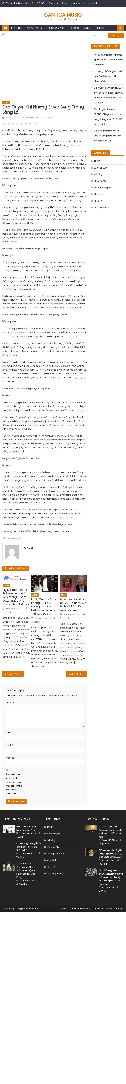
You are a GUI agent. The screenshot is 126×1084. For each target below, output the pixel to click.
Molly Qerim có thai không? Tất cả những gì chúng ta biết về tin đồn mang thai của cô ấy (44, 607)
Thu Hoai (30, 117)
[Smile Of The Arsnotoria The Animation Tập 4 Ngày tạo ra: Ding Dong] (9, 866)
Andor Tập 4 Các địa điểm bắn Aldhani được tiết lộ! (78, 674)
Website (10, 757)
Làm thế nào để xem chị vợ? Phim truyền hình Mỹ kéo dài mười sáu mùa (73, 605)
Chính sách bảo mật (58, 3)
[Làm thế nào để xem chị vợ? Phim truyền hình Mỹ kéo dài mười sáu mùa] (73, 583)
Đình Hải (102, 891)
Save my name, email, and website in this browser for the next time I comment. (14, 784)
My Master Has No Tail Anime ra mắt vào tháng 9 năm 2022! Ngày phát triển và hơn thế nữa (16, 597)
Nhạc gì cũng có (102, 187)
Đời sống (74, 27)
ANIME (87, 27)
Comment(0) (45, 117)
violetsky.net (32, 908)
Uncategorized (102, 207)
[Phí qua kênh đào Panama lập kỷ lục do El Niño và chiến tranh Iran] (91, 828)
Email (9, 745)
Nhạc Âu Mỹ (100, 181)
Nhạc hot (98, 194)
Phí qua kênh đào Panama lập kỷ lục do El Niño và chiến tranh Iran (108, 59)
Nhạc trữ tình (35, 27)
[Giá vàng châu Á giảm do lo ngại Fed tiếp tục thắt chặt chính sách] (91, 852)
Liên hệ (95, 3)
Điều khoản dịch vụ (80, 3)
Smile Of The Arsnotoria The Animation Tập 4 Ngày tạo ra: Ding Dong (25, 870)
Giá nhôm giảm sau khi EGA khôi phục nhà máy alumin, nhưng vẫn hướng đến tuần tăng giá (108, 95)
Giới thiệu (41, 3)
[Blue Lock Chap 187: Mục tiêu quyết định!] (9, 829)
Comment (12, 702)
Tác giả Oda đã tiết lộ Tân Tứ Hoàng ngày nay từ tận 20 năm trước (15, 674)
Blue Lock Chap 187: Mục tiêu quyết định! (27, 828)
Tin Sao (99, 27)
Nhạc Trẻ (16, 27)
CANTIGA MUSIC (63, 14)
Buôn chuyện (56, 27)
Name (10, 732)
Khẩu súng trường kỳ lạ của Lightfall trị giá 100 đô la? (28, 847)
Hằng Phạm (104, 843)
